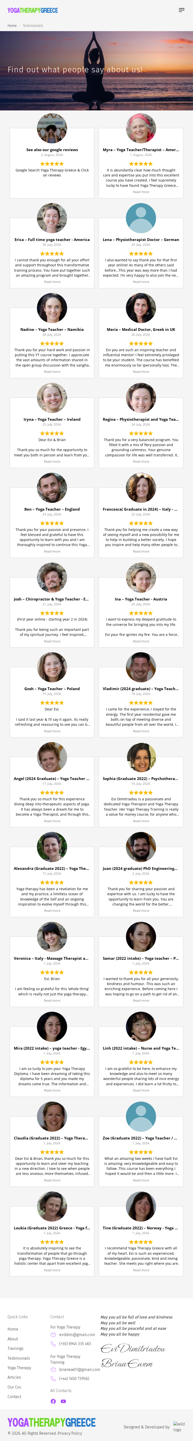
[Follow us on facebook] (53, 1401)
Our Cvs (14, 1387)
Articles (14, 1377)
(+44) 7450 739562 (74, 1378)
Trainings (15, 1348)
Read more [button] (141, 192)
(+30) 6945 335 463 (75, 1343)
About (13, 1339)
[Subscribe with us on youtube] (63, 1401)
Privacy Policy (70, 1433)
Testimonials (19, 1358)
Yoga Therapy (19, 1367)
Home (13, 1329)
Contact (14, 1396)
